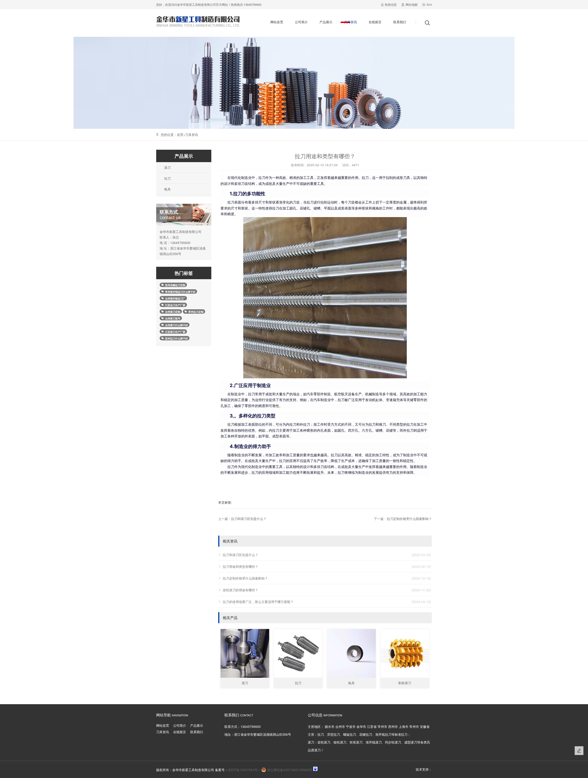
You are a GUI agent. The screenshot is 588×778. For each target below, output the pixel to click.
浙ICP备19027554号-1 (244, 769)
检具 (167, 189)
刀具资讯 (350, 22)
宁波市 (351, 726)
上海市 (403, 726)
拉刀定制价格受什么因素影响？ (409, 518)
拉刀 (167, 178)
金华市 (361, 726)
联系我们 (399, 22)
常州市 (382, 726)
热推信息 (391, 4)
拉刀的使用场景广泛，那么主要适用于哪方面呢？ (327, 601)
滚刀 (167, 167)
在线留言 (375, 22)
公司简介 (301, 22)
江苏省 (372, 726)
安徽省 (425, 726)
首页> (181, 134)
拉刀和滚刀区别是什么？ (248, 518)
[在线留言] (579, 750)
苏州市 (393, 726)
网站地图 (412, 4)
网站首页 (276, 22)
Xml (429, 4)
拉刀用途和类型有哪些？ (327, 566)
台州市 (340, 726)
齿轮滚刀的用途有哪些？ (327, 590)
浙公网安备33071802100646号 (289, 769)
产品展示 (325, 22)
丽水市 (329, 726)
